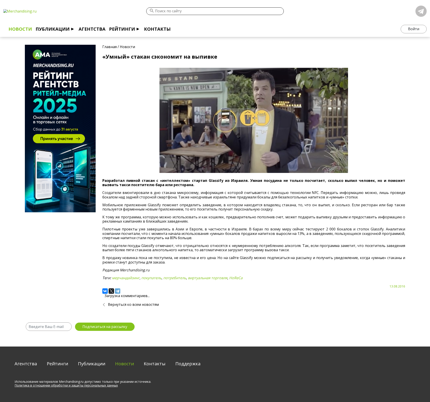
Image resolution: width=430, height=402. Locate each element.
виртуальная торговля (207, 277)
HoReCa (236, 277)
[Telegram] (117, 291)
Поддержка (187, 364)
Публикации (53, 29)
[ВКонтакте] (105, 291)
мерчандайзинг (126, 277)
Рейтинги (122, 29)
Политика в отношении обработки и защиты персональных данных (66, 385)
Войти (413, 28)
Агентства (92, 29)
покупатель (151, 277)
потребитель (174, 277)
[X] (111, 291)
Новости (20, 29)
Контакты (157, 29)
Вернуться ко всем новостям (133, 304)
